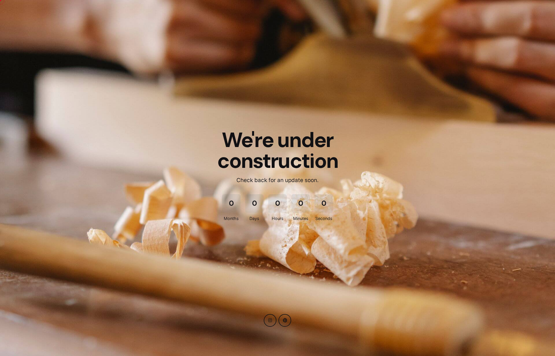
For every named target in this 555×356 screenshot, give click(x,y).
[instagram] (270, 320)
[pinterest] (285, 320)
